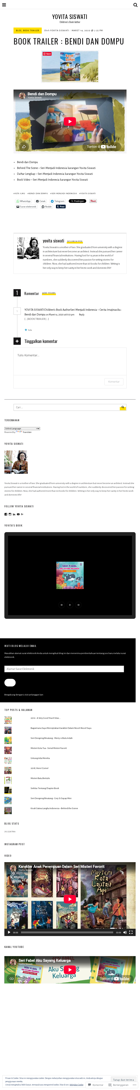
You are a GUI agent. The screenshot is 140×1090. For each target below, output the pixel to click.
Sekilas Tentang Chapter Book (45, 788)
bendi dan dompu (38, 193)
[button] (61, 605)
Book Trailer (31, 30)
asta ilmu (20, 193)
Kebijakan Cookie (76, 1085)
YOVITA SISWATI (70, 16)
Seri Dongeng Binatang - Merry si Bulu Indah (52, 738)
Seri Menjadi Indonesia (64, 193)
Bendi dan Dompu (27, 162)
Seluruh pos (75, 241)
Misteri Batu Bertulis (40, 778)
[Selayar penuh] (131, 932)
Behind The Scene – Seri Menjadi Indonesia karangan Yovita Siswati (56, 168)
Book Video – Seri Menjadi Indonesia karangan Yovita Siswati (52, 179)
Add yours (49, 293)
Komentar (114, 381)
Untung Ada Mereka (40, 758)
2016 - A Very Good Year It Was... (46, 718)
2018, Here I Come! (39, 768)
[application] (70, 899)
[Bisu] (125, 932)
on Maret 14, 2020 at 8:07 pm (60, 314)
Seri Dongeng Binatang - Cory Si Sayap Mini (51, 798)
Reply (81, 314)
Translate (27, 432)
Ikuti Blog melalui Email (20, 646)
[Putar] (9, 932)
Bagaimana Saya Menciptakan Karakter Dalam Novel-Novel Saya (61, 728)
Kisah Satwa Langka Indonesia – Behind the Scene (54, 808)
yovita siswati (59, 30)
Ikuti (10, 682)
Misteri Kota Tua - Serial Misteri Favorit (49, 748)
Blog (19, 30)
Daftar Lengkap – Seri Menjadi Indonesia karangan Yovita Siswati (55, 173)
